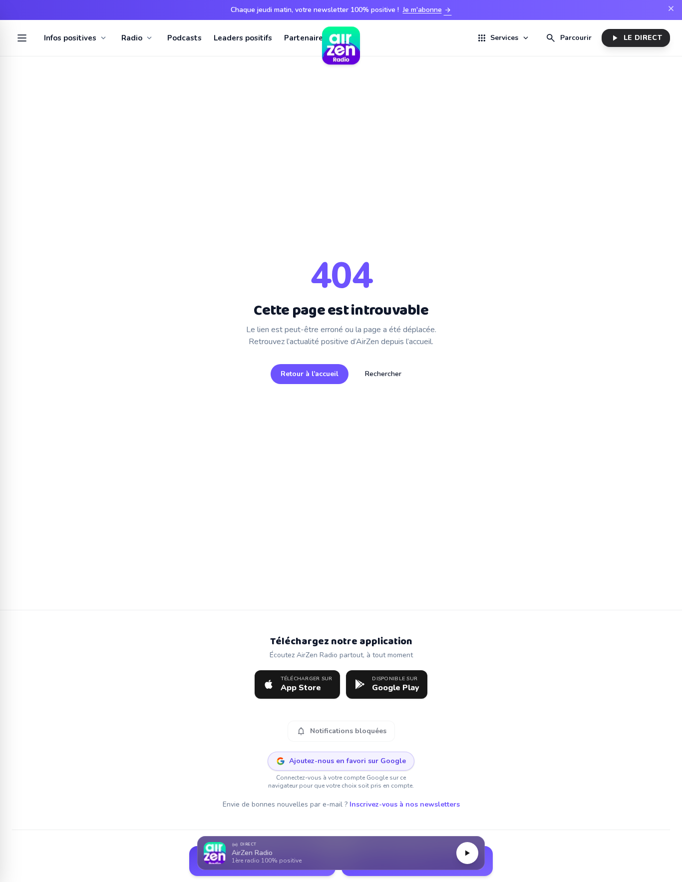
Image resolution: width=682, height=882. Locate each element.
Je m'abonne (427, 10)
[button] (341, 853)
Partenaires (305, 38)
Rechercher (383, 374)
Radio (131, 38)
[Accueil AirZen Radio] (341, 38)
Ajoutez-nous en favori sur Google (347, 761)
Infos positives (70, 38)
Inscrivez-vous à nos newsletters (404, 804)
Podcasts (184, 38)
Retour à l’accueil (310, 374)
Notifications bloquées (341, 731)
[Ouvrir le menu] (22, 38)
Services (503, 37)
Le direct (636, 38)
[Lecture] (467, 853)
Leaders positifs (243, 38)
